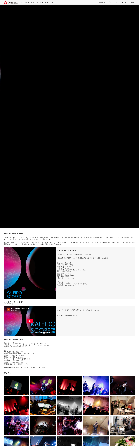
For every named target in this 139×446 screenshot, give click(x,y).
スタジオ (123, 2)
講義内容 (102, 2)
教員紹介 (132, 2)
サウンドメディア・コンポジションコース (37, 2)
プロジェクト (112, 2)
